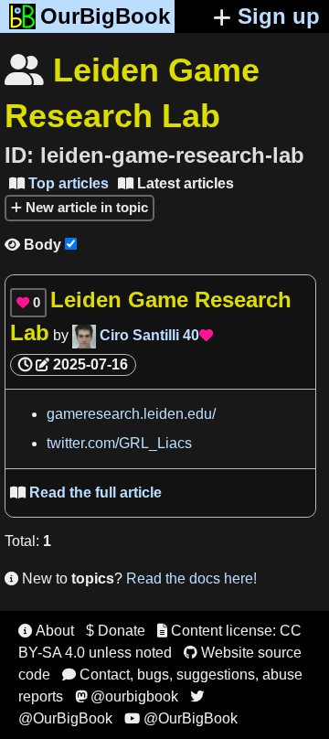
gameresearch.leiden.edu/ (131, 414)
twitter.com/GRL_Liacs (119, 443)
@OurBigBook (181, 718)
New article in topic (85, 207)
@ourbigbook (126, 696)
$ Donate (115, 630)
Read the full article (86, 492)
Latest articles (176, 183)
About (46, 630)
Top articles (59, 183)
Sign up (279, 16)
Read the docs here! (191, 578)
